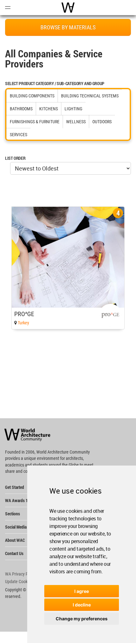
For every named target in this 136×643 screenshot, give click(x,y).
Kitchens (48, 108)
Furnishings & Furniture (34, 121)
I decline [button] (82, 604)
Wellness (76, 121)
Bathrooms (21, 108)
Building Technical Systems (90, 95)
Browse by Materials (68, 27)
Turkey (23, 322)
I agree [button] (81, 591)
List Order (15, 158)
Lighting (73, 108)
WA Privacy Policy (20, 573)
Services (18, 134)
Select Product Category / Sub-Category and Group (54, 83)
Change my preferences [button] (82, 618)
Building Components (32, 95)
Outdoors (102, 121)
